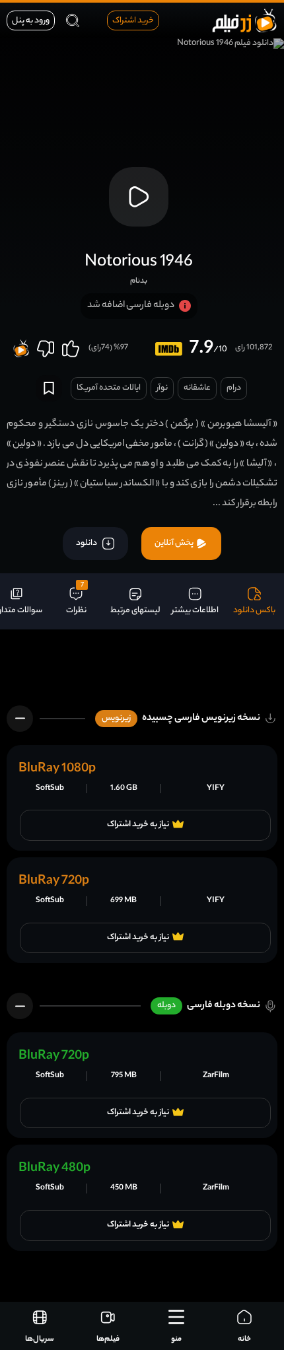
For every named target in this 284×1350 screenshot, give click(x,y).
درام (234, 388)
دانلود (87, 543)
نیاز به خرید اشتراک (138, 825)
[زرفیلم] (244, 20)
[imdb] (169, 349)
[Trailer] (138, 197)
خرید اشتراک (133, 21)
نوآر (162, 388)
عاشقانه (197, 388)
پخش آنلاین (175, 543)
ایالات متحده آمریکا (109, 388)
